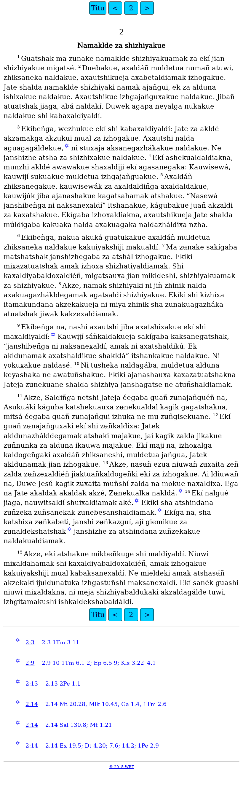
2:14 (31, 704)
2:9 (29, 663)
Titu (98, 8)
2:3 (29, 642)
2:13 (31, 684)
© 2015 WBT (121, 766)
